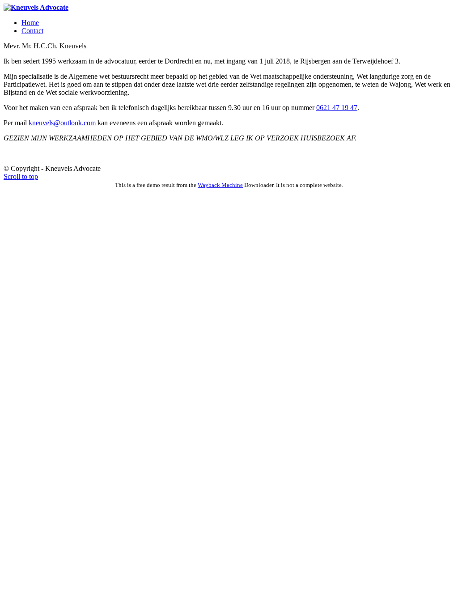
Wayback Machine (220, 185)
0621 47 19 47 (336, 107)
